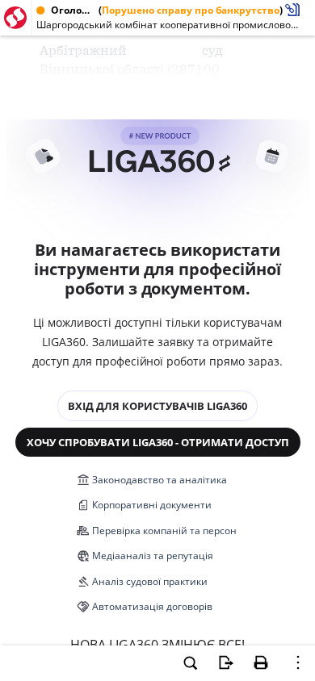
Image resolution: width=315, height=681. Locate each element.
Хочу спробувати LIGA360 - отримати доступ (158, 442)
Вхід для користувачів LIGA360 (157, 406)
